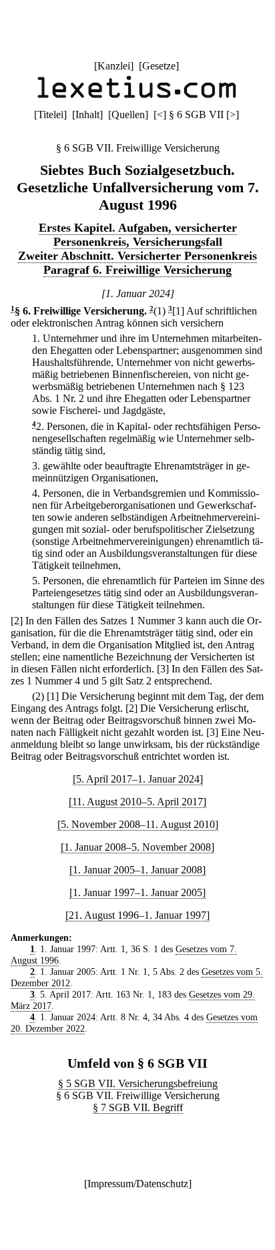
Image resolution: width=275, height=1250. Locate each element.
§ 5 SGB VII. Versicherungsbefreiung (138, 1083)
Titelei (50, 114)
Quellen (128, 114)
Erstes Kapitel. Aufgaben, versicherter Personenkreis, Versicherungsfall (138, 234)
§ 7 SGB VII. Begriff (138, 1107)
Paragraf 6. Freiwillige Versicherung (137, 269)
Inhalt (87, 114)
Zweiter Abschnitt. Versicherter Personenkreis (137, 255)
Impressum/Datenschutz (137, 1183)
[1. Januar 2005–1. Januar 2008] (137, 869)
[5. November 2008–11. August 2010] (137, 824)
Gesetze (159, 65)
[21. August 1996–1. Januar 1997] (137, 915)
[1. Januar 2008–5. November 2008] (137, 847)
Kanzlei (113, 65)
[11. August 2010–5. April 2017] (137, 801)
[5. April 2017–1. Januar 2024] (138, 779)
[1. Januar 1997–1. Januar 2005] (137, 892)
